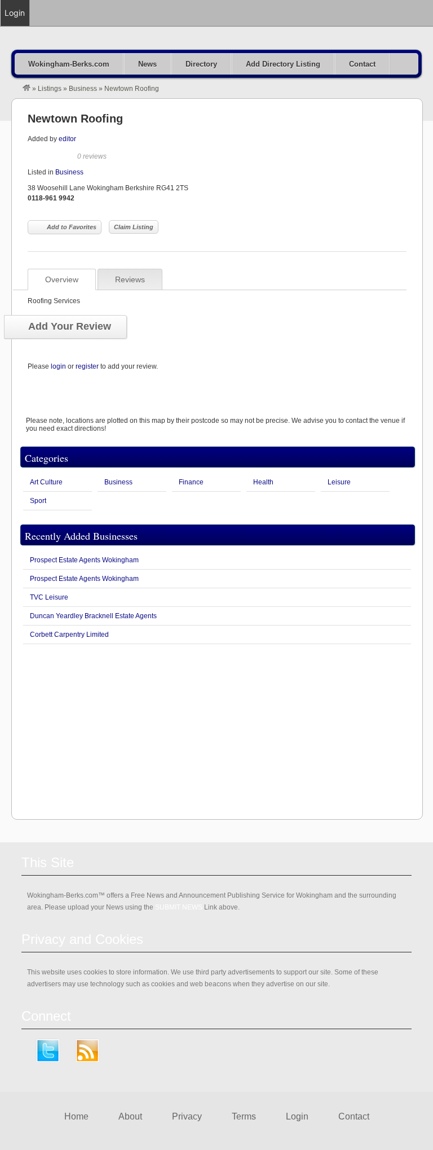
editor (67, 139)
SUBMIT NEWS (178, 907)
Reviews (130, 279)
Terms (244, 1116)
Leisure (339, 482)
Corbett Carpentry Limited (69, 635)
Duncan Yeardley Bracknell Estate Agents (93, 616)
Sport (38, 501)
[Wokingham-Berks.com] (26, 89)
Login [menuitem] (15, 13)
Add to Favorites (71, 227)
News (147, 64)
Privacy (187, 1116)
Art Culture (46, 482)
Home (76, 1116)
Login (297, 1116)
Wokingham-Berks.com (68, 64)
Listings (49, 89)
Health (263, 482)
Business (83, 89)
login (58, 366)
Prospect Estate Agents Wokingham (84, 560)
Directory (201, 64)
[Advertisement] (217, 732)
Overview (61, 279)
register (87, 366)
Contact (362, 64)
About (130, 1116)
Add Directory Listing (283, 64)
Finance (191, 482)
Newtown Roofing (75, 118)
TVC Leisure (49, 597)
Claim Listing (133, 227)
